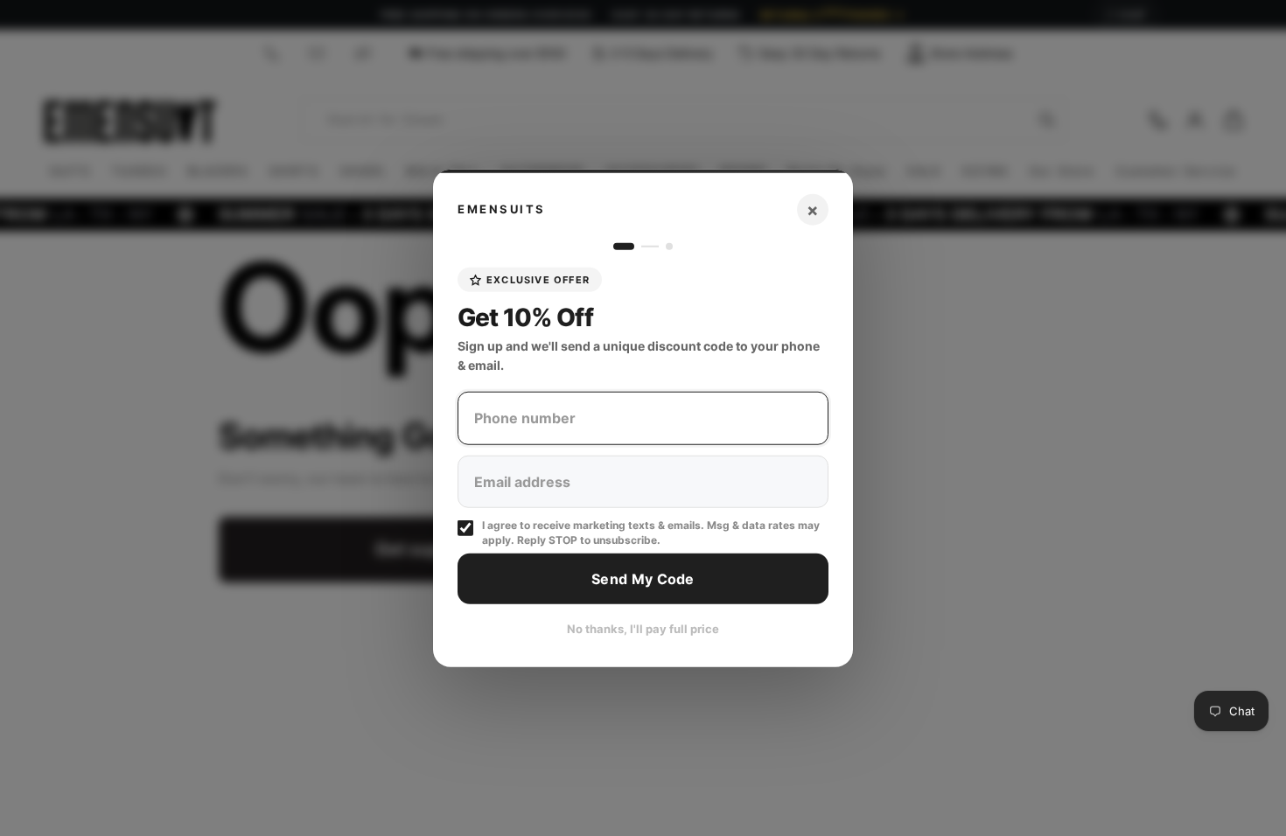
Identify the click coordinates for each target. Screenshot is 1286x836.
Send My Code (643, 578)
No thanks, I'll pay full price (643, 629)
